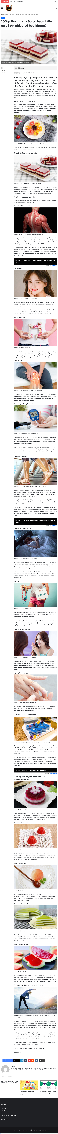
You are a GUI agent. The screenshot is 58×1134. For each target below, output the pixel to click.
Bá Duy (5, 68)
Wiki (7, 14)
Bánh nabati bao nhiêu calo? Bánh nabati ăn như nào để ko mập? (28, 1093)
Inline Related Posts (53, 265)
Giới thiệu (3, 1108)
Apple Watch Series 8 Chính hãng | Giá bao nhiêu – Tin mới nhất (25, 1)
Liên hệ (3, 1110)
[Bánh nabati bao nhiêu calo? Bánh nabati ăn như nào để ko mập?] (29, 1085)
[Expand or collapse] (55, 68)
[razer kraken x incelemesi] (29, 1133)
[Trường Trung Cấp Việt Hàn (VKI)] (9, 8)
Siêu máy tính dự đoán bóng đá (8, 1115)
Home (3, 14)
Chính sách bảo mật (6, 1113)
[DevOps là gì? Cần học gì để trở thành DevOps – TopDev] (48, 1085)
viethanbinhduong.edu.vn (40, 1130)
